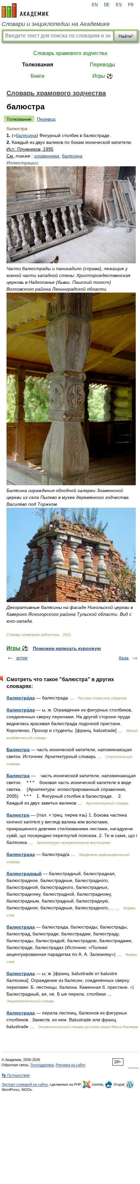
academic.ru (25, 10)
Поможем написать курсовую (67, 648)
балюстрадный (24, 873)
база (124, 657)
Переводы (102, 64)
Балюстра (18, 749)
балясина (26, 135)
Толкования (37, 64)
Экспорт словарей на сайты (25, 1084)
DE (107, 5)
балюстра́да (21, 697)
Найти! (126, 36)
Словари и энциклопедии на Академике (56, 24)
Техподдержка (42, 1065)
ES (119, 5)
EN (95, 5)
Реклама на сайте (70, 1065)
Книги (37, 76)
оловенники (46, 155)
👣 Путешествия (16, 1075)
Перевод (46, 119)
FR (130, 5)
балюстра (18, 815)
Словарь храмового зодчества (70, 53)
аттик (21, 657)
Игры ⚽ (102, 76)
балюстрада (21, 854)
